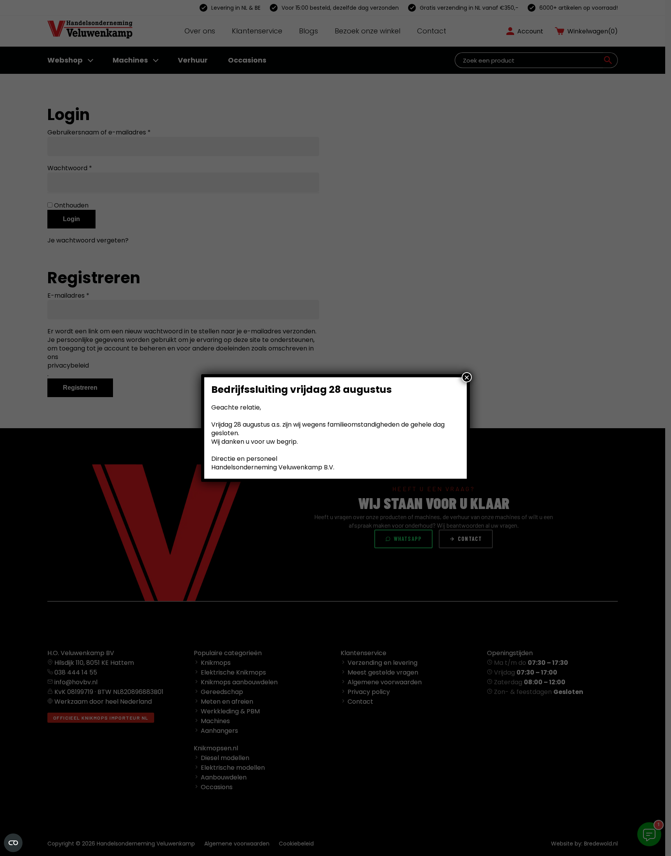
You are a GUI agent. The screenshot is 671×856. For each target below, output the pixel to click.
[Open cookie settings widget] (13, 842)
